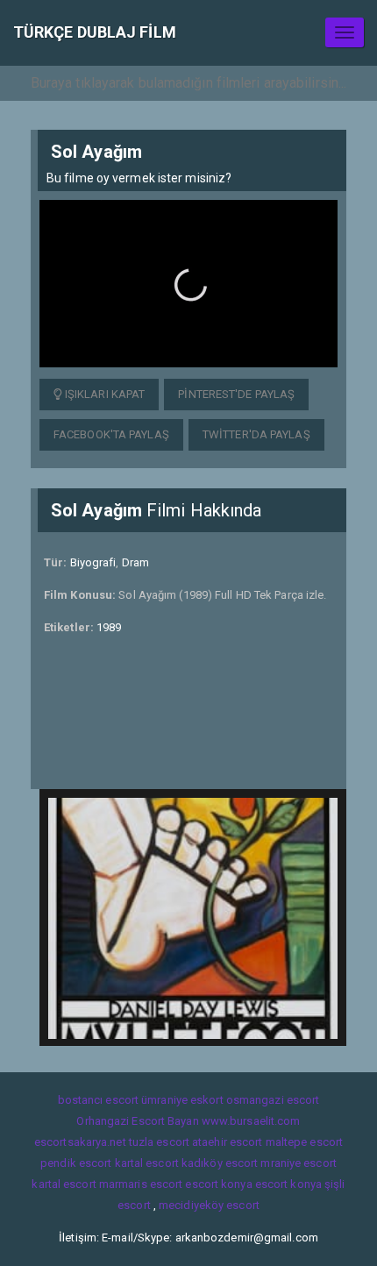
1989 (108, 627)
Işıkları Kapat (104, 394)
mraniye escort (298, 1163)
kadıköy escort (219, 1163)
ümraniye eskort (182, 1099)
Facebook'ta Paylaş (111, 434)
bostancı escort (98, 1099)
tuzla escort (159, 1142)
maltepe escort (304, 1142)
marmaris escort (141, 1184)
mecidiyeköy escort (209, 1205)
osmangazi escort (273, 1099)
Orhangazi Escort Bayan (137, 1120)
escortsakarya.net (80, 1142)
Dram (135, 562)
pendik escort (75, 1163)
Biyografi (93, 562)
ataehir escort (227, 1142)
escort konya (218, 1184)
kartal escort (147, 1163)
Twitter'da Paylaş (256, 434)
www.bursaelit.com (251, 1120)
